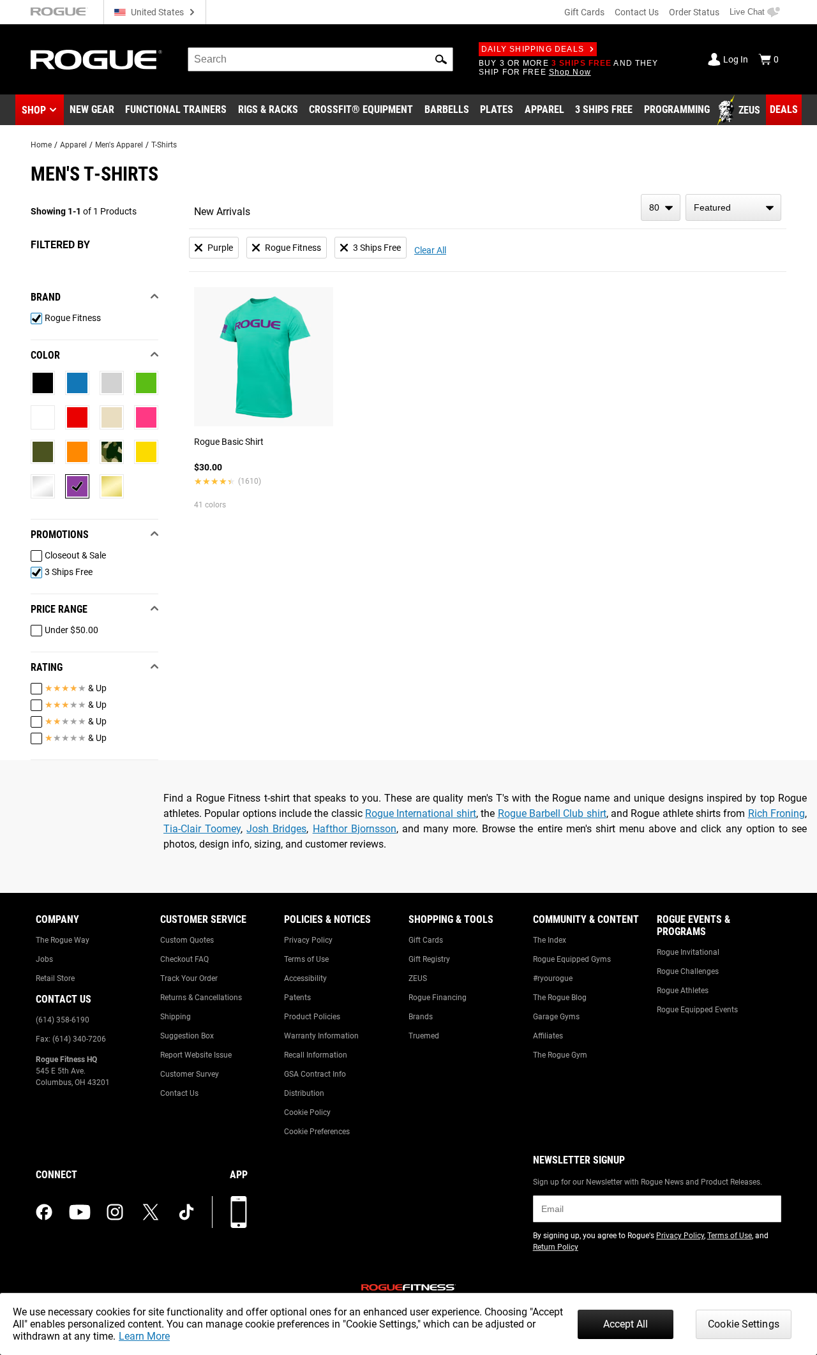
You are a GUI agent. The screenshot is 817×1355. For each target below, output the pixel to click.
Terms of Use (306, 959)
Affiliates (548, 1035)
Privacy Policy (308, 940)
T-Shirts (164, 144)
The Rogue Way (62, 940)
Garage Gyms (556, 1016)
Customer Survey (189, 1074)
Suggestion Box (187, 1035)
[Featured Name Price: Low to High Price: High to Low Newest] (733, 207)
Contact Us (637, 12)
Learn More (144, 1336)
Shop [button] (34, 110)
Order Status (694, 12)
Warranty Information (321, 1035)
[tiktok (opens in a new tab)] (186, 1212)
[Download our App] (239, 1212)
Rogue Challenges (688, 971)
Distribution (304, 1093)
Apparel (73, 144)
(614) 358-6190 (62, 1019)
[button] (441, 59)
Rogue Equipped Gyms (572, 959)
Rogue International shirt (420, 813)
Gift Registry (429, 959)
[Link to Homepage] (96, 59)
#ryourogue (553, 978)
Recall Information (315, 1055)
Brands (420, 1016)
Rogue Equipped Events (697, 1009)
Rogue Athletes (682, 990)
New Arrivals (222, 212)
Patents (297, 997)
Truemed (423, 1035)
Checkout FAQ (184, 959)
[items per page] (660, 207)
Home (41, 144)
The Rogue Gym (560, 1055)
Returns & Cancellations (201, 997)
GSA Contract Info (315, 1074)
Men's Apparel (119, 144)
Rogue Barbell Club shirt (552, 813)
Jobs (44, 959)
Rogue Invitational (688, 952)
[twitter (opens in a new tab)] (151, 1212)
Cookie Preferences (317, 1131)
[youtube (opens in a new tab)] (80, 1212)
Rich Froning (776, 813)
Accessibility (305, 978)
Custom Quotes (187, 940)
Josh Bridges (276, 829)
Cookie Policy (307, 1112)
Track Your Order (189, 978)
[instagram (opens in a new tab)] (115, 1212)
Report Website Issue (196, 1055)
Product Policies (312, 1016)
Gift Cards (584, 12)
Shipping (175, 1016)
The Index (549, 940)
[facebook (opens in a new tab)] (44, 1212)
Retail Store (55, 978)
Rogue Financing (437, 997)
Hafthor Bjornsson (354, 829)
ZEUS (417, 978)
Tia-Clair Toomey (202, 829)
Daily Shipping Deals (532, 49)
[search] (320, 59)
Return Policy (555, 1247)
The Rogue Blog (560, 997)
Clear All (430, 250)
